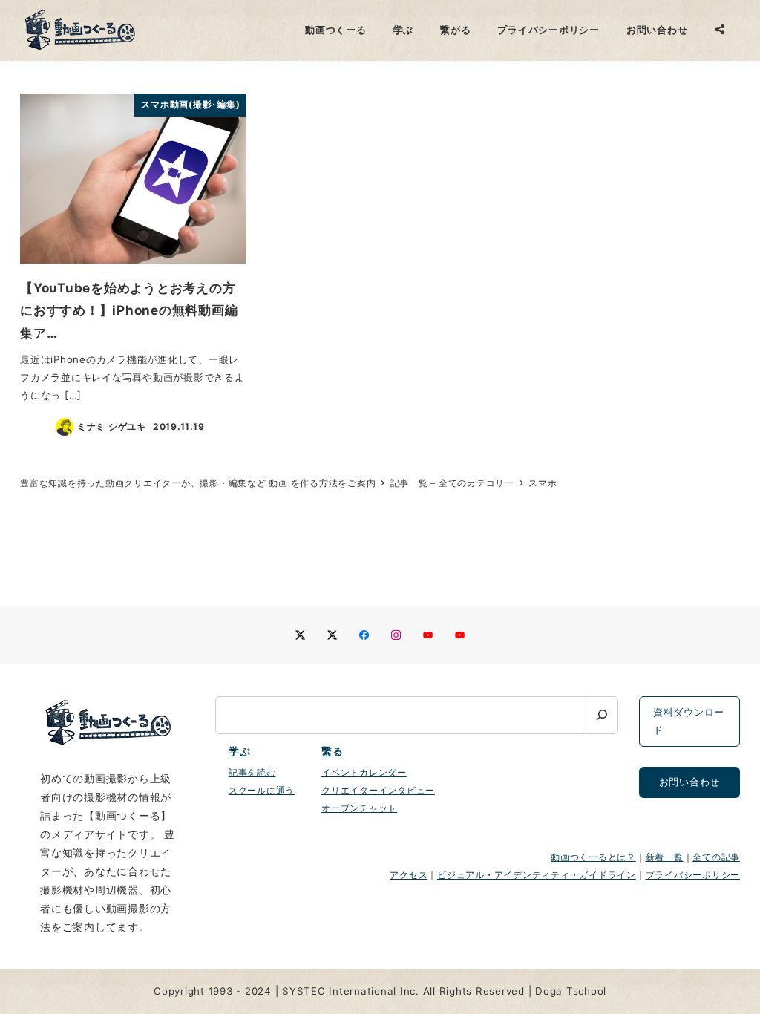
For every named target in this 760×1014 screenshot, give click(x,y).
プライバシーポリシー (693, 874)
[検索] (602, 715)
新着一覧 (665, 857)
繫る (332, 751)
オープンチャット (359, 808)
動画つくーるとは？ (593, 857)
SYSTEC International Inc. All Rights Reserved (403, 991)
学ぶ (240, 751)
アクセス (409, 874)
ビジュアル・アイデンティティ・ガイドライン (536, 874)
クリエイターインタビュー (378, 790)
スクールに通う (262, 790)
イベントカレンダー (364, 772)
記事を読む (252, 772)
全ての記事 (716, 857)
